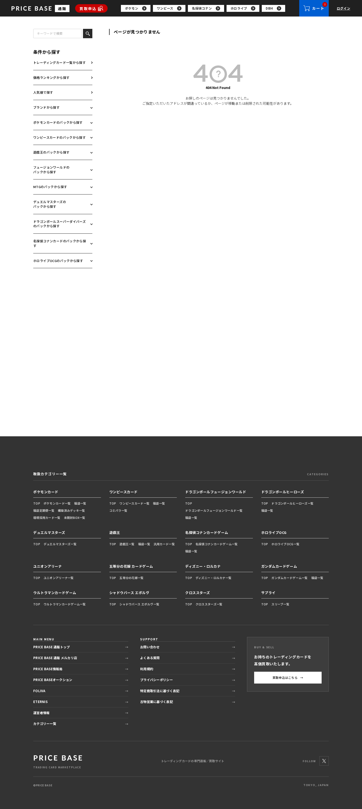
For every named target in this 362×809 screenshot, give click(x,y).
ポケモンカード (45, 491)
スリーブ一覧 (280, 604)
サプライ (268, 592)
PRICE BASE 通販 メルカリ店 (55, 657)
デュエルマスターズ (49, 532)
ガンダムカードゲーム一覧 (289, 578)
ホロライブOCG (274, 532)
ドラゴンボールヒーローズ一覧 (292, 503)
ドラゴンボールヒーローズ (282, 491)
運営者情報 (41, 712)
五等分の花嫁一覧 (131, 578)
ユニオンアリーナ (47, 566)
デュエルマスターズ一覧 (60, 544)
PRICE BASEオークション (52, 679)
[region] (210, 8)
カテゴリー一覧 (44, 723)
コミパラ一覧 (118, 510)
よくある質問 (150, 657)
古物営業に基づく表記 (156, 701)
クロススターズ (197, 592)
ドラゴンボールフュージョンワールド (215, 491)
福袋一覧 (80, 503)
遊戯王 (114, 532)
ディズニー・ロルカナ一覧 (213, 578)
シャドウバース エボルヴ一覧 (139, 604)
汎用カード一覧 (164, 544)
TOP (36, 503)
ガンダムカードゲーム (279, 566)
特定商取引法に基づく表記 (159, 690)
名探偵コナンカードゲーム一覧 (217, 544)
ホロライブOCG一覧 (285, 544)
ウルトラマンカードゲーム (54, 592)
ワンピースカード (123, 491)
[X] (324, 761)
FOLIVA (39, 690)
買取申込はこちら (288, 677)
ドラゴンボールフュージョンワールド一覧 (214, 510)
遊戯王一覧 (126, 544)
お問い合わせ (150, 647)
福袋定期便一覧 (43, 510)
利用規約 (146, 669)
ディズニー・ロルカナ (203, 566)
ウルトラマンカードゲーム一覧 (65, 604)
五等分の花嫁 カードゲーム (131, 566)
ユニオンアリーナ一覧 (59, 578)
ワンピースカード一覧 (134, 503)
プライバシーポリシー (156, 679)
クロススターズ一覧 (209, 604)
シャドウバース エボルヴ (129, 592)
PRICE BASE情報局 (48, 669)
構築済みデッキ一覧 (71, 510)
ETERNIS (40, 701)
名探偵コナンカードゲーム (206, 532)
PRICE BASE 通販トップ (51, 647)
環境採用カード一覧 (47, 517)
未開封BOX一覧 (74, 517)
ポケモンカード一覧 (57, 503)
